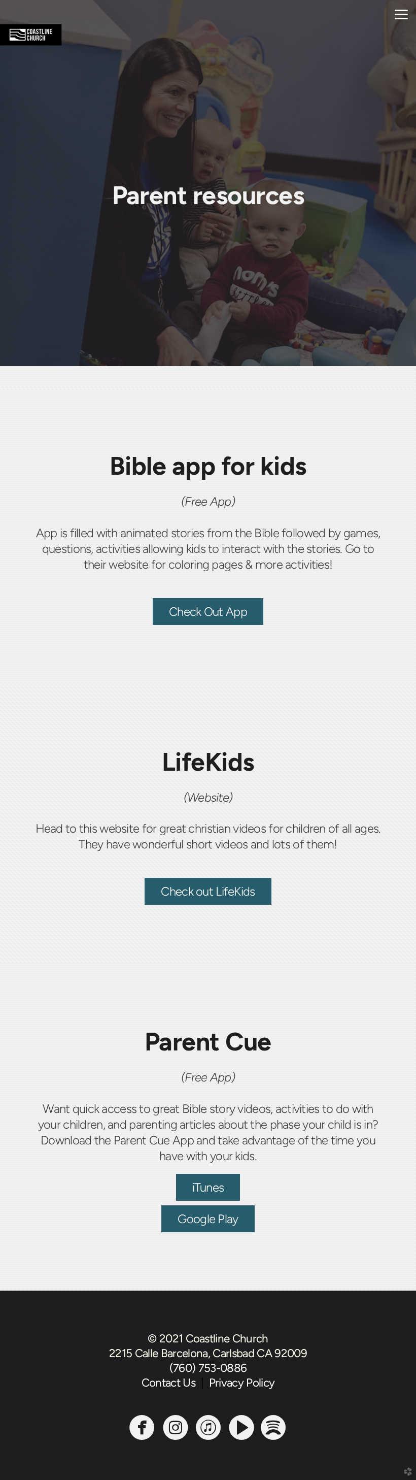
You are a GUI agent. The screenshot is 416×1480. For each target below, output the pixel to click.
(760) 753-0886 (208, 1368)
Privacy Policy (242, 1383)
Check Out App (208, 611)
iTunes (208, 1187)
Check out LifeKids (208, 891)
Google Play (208, 1218)
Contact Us (171, 1383)
